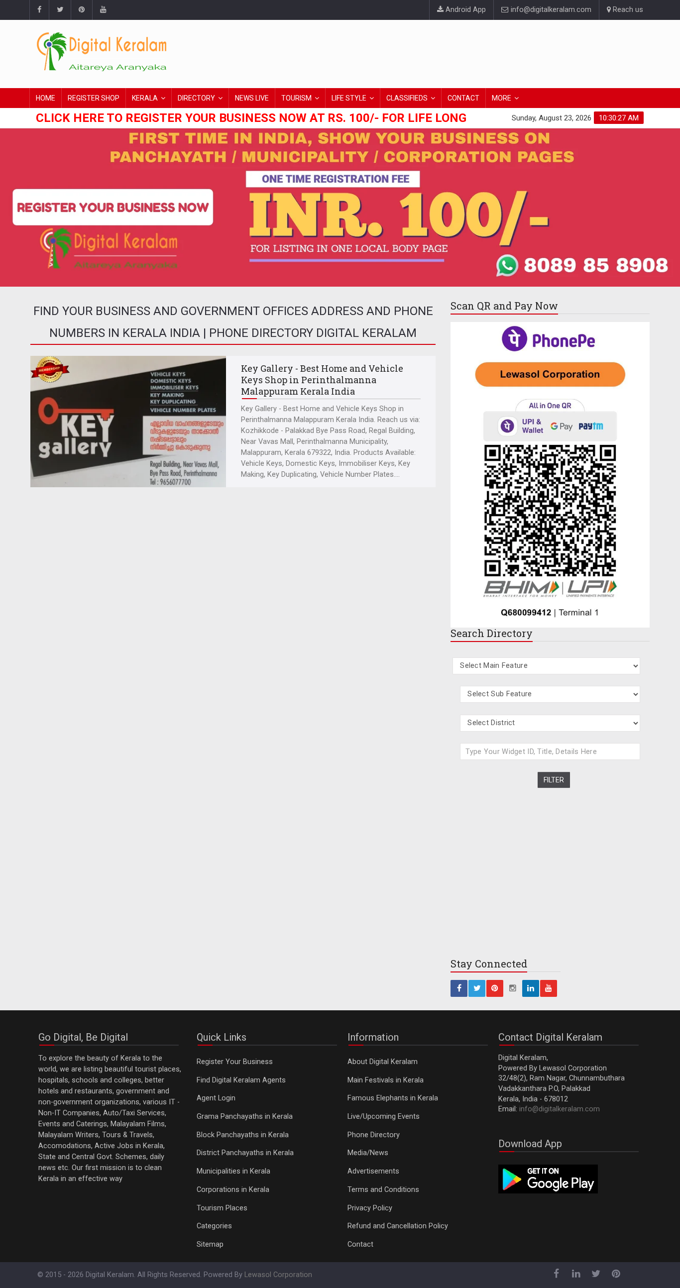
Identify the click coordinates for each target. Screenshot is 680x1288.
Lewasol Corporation (278, 1275)
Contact (360, 1244)
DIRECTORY (196, 98)
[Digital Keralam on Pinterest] (81, 10)
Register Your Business (235, 1062)
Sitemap (210, 1244)
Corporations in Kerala (233, 1189)
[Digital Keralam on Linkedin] (530, 988)
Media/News (367, 1153)
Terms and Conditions (383, 1189)
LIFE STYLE (349, 98)
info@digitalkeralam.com (550, 9)
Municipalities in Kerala (233, 1171)
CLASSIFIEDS (407, 98)
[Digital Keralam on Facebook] (39, 10)
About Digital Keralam (382, 1062)
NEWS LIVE (252, 98)
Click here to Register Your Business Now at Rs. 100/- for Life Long (251, 118)
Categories (214, 1226)
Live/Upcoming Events (383, 1116)
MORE (501, 98)
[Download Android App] (548, 1179)
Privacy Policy (369, 1208)
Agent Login (216, 1098)
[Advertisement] (462, 52)
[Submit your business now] (340, 205)
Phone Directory (373, 1135)
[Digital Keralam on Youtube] (102, 10)
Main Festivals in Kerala (385, 1080)
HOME (45, 98)
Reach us (627, 9)
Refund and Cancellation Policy (397, 1226)
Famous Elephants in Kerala (392, 1098)
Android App (465, 9)
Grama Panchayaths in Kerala (245, 1116)
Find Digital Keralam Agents (241, 1080)
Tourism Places (222, 1208)
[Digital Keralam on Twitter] (60, 10)
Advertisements (373, 1171)
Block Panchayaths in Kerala (243, 1135)
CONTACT (463, 98)
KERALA (145, 98)
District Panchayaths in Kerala (245, 1153)
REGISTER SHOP (93, 98)
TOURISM (296, 98)
